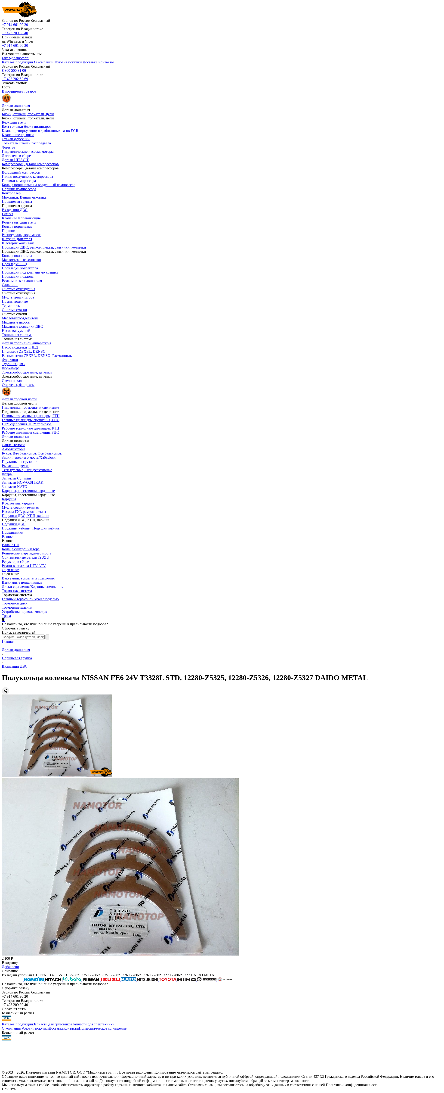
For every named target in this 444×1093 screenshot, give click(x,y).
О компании (11, 1028)
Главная (8, 641)
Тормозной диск (15, 603)
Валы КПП (10, 545)
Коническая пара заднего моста (26, 553)
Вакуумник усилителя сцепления (28, 578)
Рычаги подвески (15, 466)
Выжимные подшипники (22, 582)
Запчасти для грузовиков (52, 1024)
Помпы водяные (15, 301)
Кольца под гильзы (17, 256)
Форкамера (10, 368)
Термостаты (11, 306)
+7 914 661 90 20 (15, 25)
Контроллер (11, 193)
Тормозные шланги (17, 607)
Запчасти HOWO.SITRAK (22, 482)
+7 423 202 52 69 (15, 79)
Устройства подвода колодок (24, 611)
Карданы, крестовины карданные (28, 491)
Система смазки (14, 310)
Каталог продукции (17, 1024)
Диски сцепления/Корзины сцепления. (32, 587)
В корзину (10, 963)
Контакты (71, 1028)
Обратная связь (14, 1009)
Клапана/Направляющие (21, 218)
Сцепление (10, 570)
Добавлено (10, 967)
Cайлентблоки (13, 445)
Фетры (7, 474)
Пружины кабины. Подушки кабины (31, 528)
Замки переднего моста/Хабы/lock (29, 457)
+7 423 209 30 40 (15, 33)
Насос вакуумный (16, 331)
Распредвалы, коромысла (21, 235)
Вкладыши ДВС (15, 210)
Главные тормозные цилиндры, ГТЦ (31, 416)
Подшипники (12, 532)
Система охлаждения (18, 289)
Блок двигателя (14, 122)
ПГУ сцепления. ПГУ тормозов (27, 424)
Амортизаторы (13, 449)
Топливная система (17, 335)
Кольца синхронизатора (21, 549)
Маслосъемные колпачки (21, 260)
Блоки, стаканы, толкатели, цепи (28, 114)
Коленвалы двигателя (19, 222)
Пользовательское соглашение (102, 1028)
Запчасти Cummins (16, 478)
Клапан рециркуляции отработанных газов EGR (40, 131)
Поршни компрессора (19, 189)
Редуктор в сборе (15, 562)
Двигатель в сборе (16, 156)
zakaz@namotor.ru (15, 58)
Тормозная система (17, 591)
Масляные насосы (16, 322)
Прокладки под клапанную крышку (30, 272)
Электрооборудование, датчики (27, 372)
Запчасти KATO (14, 487)
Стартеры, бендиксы (18, 385)
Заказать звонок (14, 50)
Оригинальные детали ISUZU (25, 557)
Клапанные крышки (18, 135)
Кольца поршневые (17, 226)
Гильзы (7, 214)
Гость (6, 87)
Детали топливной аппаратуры (26, 343)
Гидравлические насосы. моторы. (28, 151)
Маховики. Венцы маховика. (24, 197)
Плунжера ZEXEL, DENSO (24, 351)
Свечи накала (12, 381)
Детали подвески (15, 437)
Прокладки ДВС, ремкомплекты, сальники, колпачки (44, 247)
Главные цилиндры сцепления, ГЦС (30, 420)
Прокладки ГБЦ (14, 264)
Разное (7, 537)
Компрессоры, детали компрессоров (30, 164)
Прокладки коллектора (20, 268)
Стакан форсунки (16, 139)
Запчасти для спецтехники (93, 1024)
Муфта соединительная (20, 507)
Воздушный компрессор (21, 172)
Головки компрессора (19, 181)
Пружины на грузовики (21, 462)
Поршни (8, 231)
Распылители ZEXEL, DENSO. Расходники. (37, 356)
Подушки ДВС (13, 524)
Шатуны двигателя (17, 239)
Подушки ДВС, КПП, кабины (25, 516)
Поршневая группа (17, 201)
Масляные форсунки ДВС (22, 326)
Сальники (10, 285)
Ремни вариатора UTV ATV (24, 566)
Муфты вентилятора (18, 297)
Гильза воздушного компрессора (27, 176)
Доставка (56, 1028)
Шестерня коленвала (18, 243)
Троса (6, 616)
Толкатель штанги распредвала (26, 143)
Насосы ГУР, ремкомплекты (24, 512)
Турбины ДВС (13, 364)
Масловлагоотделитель (20, 318)
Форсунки (10, 360)
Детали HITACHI (15, 160)
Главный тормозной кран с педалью (30, 599)
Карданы (9, 499)
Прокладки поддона (18, 276)
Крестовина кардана (18, 503)
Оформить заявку (15, 628)
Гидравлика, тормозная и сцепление (30, 407)
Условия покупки (35, 1028)
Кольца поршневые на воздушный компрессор (38, 185)
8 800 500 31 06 (14, 70)
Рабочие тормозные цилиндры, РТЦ (30, 428)
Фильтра (8, 147)
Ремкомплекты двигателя (22, 281)
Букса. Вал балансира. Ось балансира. (32, 453)
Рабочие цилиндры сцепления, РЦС (30, 432)
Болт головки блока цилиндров (27, 126)
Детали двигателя (16, 650)
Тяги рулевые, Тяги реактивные (27, 470)
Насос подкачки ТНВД (20, 347)
